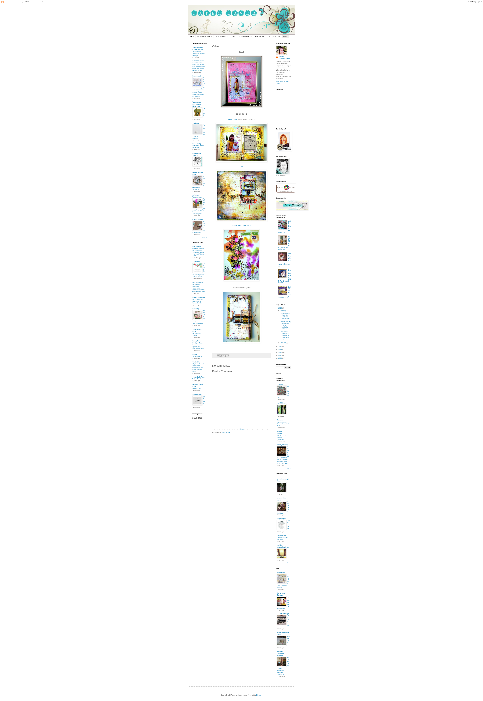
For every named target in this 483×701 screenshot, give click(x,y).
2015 (280, 346)
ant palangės (281, 519)
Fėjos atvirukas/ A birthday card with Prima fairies (285, 316)
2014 (280, 349)
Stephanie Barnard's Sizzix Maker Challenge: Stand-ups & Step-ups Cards (198, 367)
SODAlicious (197, 394)
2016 (280, 308)
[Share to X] (223, 355)
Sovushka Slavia (198, 61)
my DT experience (221, 36)
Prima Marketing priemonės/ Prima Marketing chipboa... (285, 325)
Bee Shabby (196, 144)
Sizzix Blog (196, 362)
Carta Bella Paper (198, 377)
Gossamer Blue (198, 282)
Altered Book (232, 119)
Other (285, 36)
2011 (280, 358)
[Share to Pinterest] (228, 355)
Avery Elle (196, 262)
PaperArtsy (281, 572)
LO (241, 166)
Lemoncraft (196, 76)
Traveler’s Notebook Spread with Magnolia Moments (198, 346)
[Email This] (218, 355)
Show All (204, 237)
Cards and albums (245, 36)
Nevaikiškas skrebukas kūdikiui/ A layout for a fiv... (284, 335)
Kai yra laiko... (282, 536)
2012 (280, 355)
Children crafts (260, 36)
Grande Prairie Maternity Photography (281, 437)
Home (192, 36)
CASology (196, 123)
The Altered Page (283, 614)
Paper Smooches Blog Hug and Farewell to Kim (197, 301)
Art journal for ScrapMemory (241, 226)
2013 (280, 352)
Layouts (233, 36)
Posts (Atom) (226, 433)
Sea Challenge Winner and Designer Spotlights (198, 53)
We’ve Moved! (196, 379)
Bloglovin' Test (196, 388)
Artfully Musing (282, 445)
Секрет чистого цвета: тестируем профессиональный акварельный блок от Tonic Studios (198, 66)
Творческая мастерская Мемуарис (196, 104)
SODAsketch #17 (204, 399)
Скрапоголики (197, 219)
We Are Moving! (197, 356)
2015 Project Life (274, 36)
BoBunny (195, 309)
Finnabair (280, 384)
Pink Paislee (196, 246)
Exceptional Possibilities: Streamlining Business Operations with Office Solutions (198, 287)
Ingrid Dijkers (281, 403)
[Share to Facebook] (225, 355)
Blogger (258, 695)
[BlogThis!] (220, 355)
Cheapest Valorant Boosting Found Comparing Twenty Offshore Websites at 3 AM (198, 252)
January (283, 343)
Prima (194, 354)
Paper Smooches (198, 297)
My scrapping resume (204, 36)
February (283, 311)
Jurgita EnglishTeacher (284, 58)
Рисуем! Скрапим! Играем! (280, 654)
